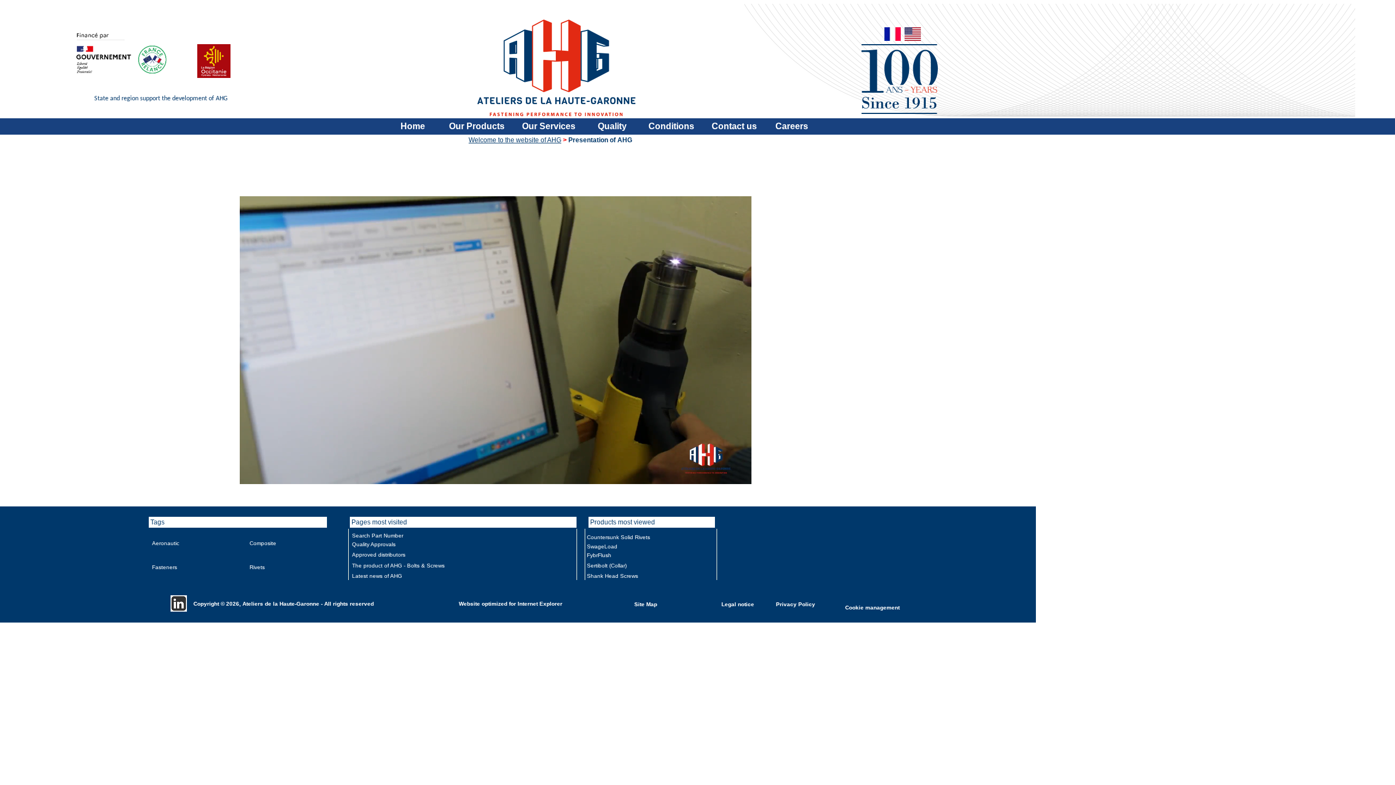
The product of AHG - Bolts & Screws (398, 566)
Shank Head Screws (612, 576)
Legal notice (737, 604)
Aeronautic (165, 543)
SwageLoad (602, 547)
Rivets (257, 567)
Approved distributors (378, 555)
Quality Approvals (374, 544)
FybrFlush (599, 555)
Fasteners (164, 567)
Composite (263, 543)
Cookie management (872, 607)
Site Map (645, 604)
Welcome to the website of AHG (515, 140)
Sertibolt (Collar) (607, 566)
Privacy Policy (795, 604)
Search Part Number (377, 536)
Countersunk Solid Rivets (618, 537)
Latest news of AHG (377, 576)
